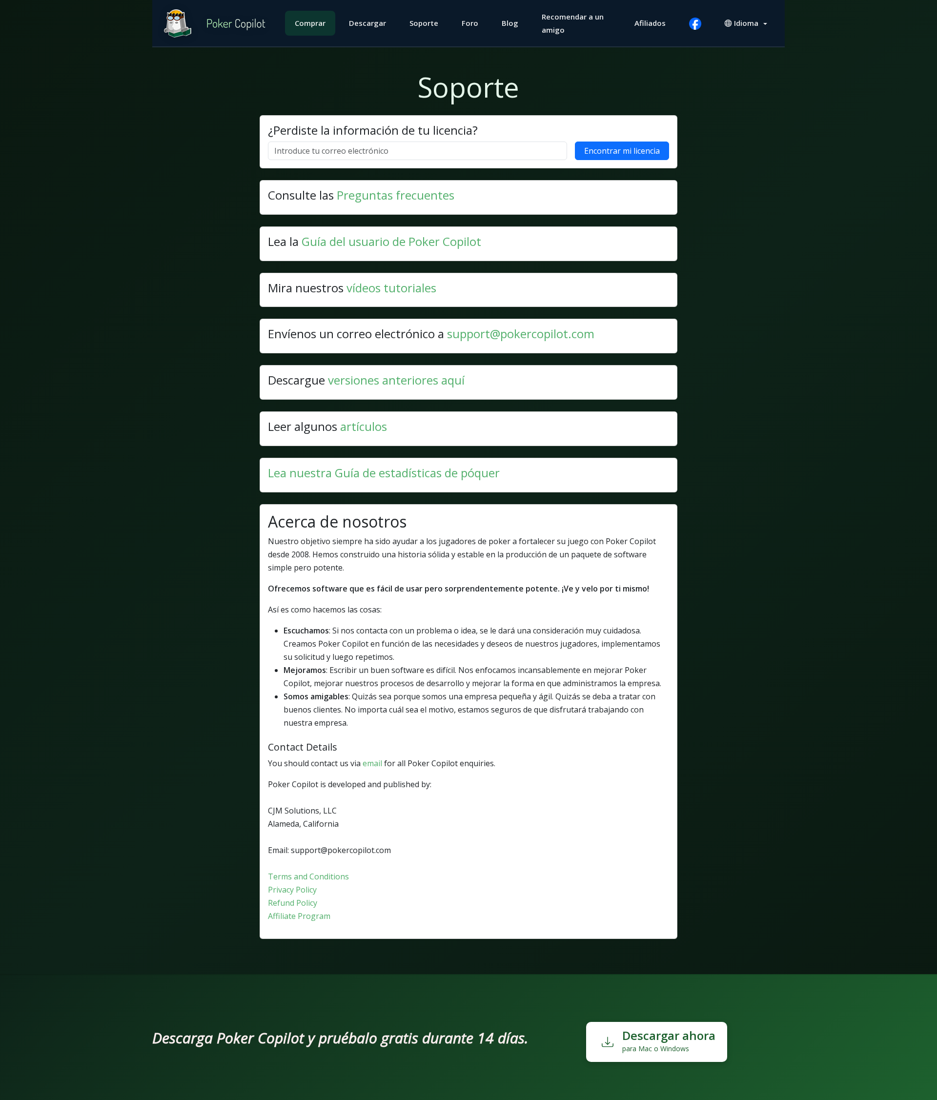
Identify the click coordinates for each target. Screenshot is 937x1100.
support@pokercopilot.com (520, 334)
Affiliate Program (299, 916)
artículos (363, 426)
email (372, 763)
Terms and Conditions (308, 876)
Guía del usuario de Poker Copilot (391, 241)
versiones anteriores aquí (396, 380)
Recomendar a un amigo (573, 23)
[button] (746, 23)
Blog (510, 23)
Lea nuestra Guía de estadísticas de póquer (384, 473)
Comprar (310, 23)
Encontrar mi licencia (622, 150)
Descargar (367, 23)
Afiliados (650, 23)
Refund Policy (292, 902)
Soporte (423, 23)
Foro (470, 23)
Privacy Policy (292, 889)
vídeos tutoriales (391, 288)
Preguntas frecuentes (395, 195)
